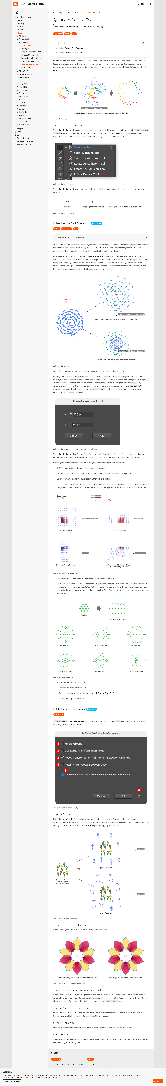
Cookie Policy (26, 1077)
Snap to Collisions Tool (31, 52)
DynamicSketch (25, 74)
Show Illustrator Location (65, 27)
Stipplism (22, 105)
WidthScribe (23, 124)
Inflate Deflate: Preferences (108, 693)
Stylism (21, 109)
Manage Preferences (12, 1081)
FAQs (19, 132)
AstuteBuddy (24, 39)
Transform (58, 34)
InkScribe (22, 87)
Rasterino (22, 99)
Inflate (67, 34)
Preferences (58, 714)
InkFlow (21, 80)
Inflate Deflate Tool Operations (72, 48)
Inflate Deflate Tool (29, 64)
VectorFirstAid (24, 118)
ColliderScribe (24, 45)
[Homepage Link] (16, 12)
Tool (74, 34)
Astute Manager (24, 144)
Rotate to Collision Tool (31, 58)
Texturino (22, 115)
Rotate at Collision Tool (31, 55)
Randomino (23, 96)
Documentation (32, 4)
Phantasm (22, 93)
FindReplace (23, 77)
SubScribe (22, 112)
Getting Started (27, 48)
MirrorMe (22, 90)
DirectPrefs (23, 71)
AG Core (22, 36)
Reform (21, 102)
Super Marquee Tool (30, 61)
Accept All (158, 1081)
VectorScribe (24, 121)
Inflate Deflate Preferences (70, 52)
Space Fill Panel (27, 67)
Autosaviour (23, 42)
